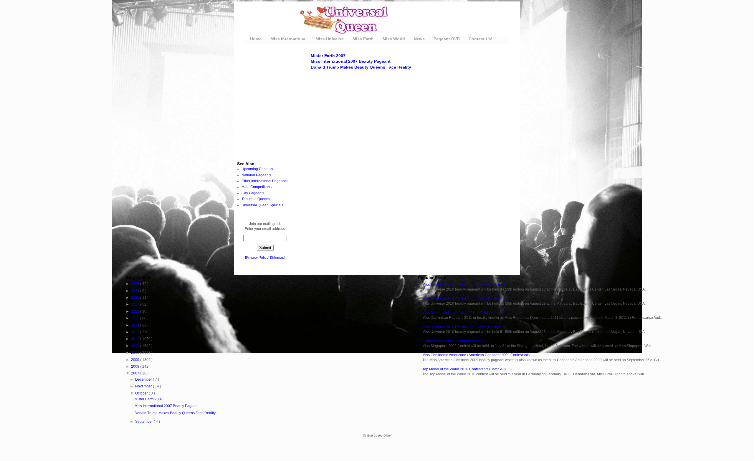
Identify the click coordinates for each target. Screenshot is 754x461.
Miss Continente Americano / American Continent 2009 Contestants (476, 355)
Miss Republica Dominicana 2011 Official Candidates (464, 313)
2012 (135, 339)
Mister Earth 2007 (328, 55)
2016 (135, 311)
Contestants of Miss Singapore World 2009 (456, 341)
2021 (135, 298)
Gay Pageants (253, 193)
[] (257, 258)
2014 (135, 325)
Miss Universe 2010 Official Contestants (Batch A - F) (464, 327)
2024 (135, 291)
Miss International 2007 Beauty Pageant (351, 61)
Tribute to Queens (256, 199)
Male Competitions (257, 187)
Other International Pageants (264, 181)
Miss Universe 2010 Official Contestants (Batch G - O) (464, 299)
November (144, 386)
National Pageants (256, 175)
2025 (135, 284)
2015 (135, 318)
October (142, 393)
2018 (135, 304)
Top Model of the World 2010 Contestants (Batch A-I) (464, 369)
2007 (135, 373)
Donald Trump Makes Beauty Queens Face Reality (361, 67)
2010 (135, 353)
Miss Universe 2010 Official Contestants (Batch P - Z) (464, 285)
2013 (135, 332)
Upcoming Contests (257, 169)
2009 (135, 360)
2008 (135, 366)
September (144, 421)
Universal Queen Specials (262, 205)
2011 (135, 346)
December (144, 379)
